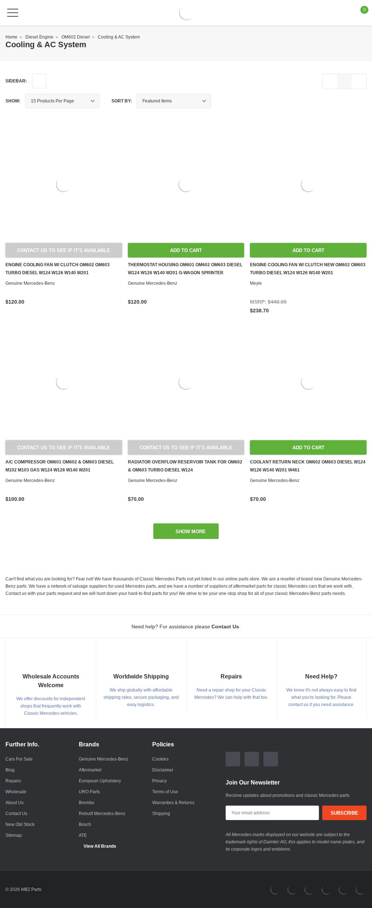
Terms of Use (165, 791)
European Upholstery (100, 780)
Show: (12, 101)
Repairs (13, 780)
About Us (14, 802)
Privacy (159, 780)
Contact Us (16, 813)
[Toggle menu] (12, 12)
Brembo (86, 802)
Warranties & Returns (173, 802)
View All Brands (100, 846)
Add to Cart (186, 250)
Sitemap (13, 835)
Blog (10, 770)
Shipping (161, 813)
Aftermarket (90, 770)
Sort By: (122, 101)
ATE (83, 835)
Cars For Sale (19, 759)
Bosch (85, 824)
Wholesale (16, 791)
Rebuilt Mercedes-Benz (102, 813)
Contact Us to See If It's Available (63, 250)
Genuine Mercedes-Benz (103, 759)
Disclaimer (162, 770)
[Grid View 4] (359, 81)
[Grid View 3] (344, 81)
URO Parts (89, 791)
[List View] (330, 81)
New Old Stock (20, 824)
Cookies (160, 759)
